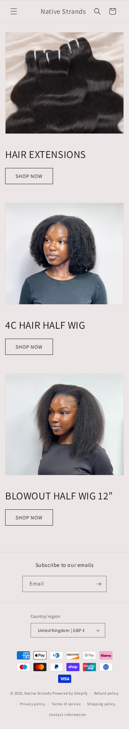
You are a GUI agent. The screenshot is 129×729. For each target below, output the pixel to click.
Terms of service (66, 703)
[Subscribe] (98, 584)
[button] (13, 11)
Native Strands (38, 693)
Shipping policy (101, 703)
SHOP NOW (29, 176)
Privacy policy (32, 703)
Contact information (67, 714)
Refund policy (106, 693)
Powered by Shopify (70, 693)
